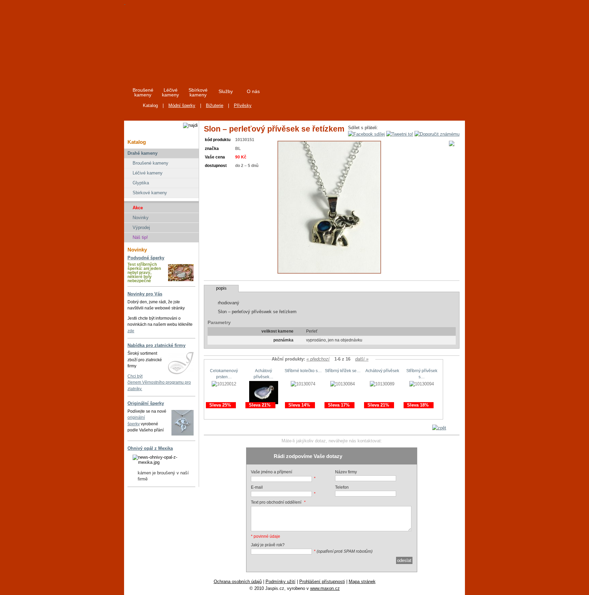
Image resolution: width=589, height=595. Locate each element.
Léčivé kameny (148, 173)
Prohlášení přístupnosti (322, 581)
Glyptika (141, 182)
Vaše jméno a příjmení (271, 472)
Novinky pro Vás (144, 293)
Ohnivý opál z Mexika (150, 448)
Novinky (141, 217)
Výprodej (141, 227)
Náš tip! (140, 237)
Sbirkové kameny (150, 192)
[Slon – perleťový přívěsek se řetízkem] (329, 272)
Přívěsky (243, 105)
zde (130, 331)
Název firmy (346, 472)
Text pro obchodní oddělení (276, 502)
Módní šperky (181, 105)
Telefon (342, 487)
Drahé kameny (142, 153)
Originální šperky (145, 403)
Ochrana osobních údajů (238, 581)
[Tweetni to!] (399, 134)
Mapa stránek (362, 581)
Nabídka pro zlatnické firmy (156, 345)
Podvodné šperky (145, 257)
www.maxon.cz (325, 588)
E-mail (257, 487)
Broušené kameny (150, 163)
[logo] (186, 40)
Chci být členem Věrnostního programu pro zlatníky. (159, 382)
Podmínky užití (281, 581)
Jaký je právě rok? (268, 545)
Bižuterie (214, 105)
